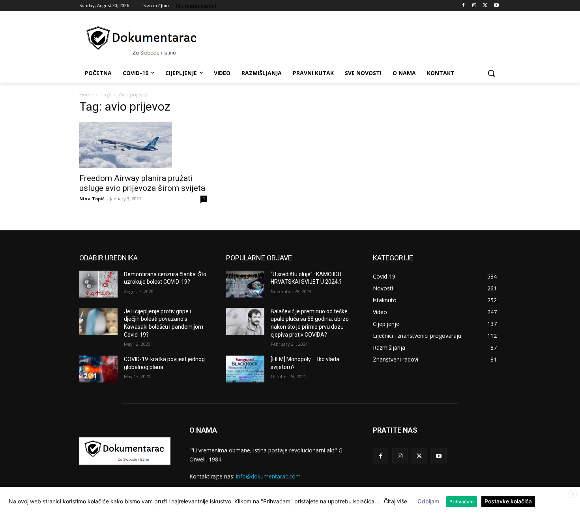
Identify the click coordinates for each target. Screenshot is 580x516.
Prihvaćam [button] (461, 502)
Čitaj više (395, 501)
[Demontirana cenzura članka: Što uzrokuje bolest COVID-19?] (98, 284)
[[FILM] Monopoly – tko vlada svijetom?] (245, 369)
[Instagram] (474, 5)
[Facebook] (463, 5)
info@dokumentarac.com (268, 476)
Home (86, 94)
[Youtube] (496, 5)
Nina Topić (92, 199)
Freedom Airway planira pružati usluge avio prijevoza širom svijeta (142, 183)
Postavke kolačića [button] (508, 501)
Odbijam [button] (428, 501)
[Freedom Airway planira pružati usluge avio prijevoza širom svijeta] (143, 145)
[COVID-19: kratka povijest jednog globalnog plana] (98, 369)
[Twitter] (485, 5)
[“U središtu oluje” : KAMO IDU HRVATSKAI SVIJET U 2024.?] (245, 284)
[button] (491, 73)
